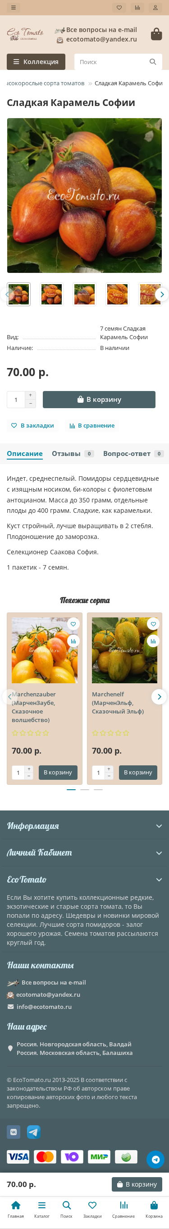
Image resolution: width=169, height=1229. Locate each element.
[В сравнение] (73, 641)
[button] (7, 294)
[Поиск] (153, 61)
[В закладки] (73, 623)
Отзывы (71, 453)
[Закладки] (119, 8)
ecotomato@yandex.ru (48, 994)
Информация (33, 825)
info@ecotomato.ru (44, 1007)
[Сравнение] (137, 8)
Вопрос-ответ (131, 453)
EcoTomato (27, 879)
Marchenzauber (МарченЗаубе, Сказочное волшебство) (34, 707)
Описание (25, 453)
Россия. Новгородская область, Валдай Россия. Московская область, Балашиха (75, 1048)
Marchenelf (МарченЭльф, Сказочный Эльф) (118, 702)
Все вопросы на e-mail (101, 29)
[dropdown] (13, 8)
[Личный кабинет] (155, 8)
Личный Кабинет (39, 852)
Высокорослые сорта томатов (42, 83)
